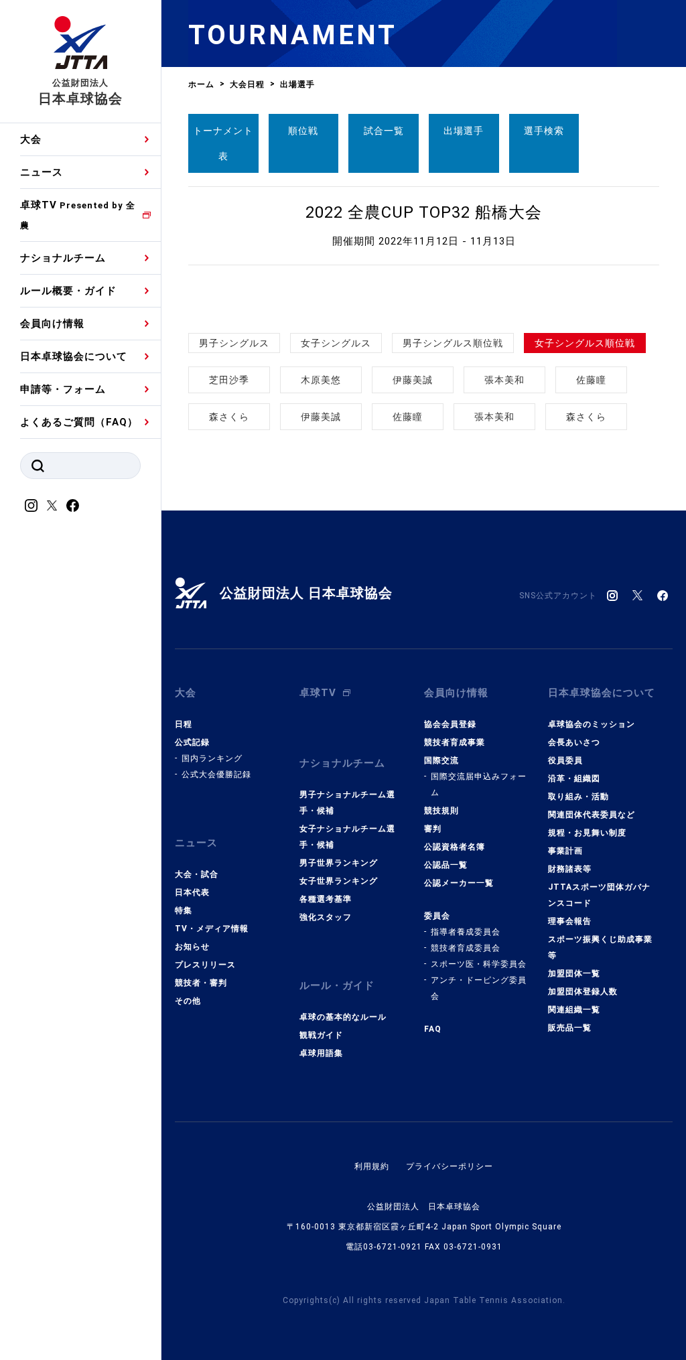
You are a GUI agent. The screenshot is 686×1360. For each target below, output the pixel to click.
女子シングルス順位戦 (585, 343)
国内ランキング (212, 758)
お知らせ (192, 946)
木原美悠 (321, 380)
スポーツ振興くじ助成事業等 (600, 947)
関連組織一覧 (574, 1009)
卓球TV (77, 214)
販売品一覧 (570, 1027)
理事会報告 (570, 921)
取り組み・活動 (578, 796)
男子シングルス (234, 343)
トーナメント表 (223, 143)
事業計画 (565, 851)
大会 (31, 139)
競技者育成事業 (454, 742)
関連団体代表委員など (591, 814)
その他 (188, 1001)
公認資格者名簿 (454, 847)
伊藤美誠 (413, 380)
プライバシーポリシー (449, 1166)
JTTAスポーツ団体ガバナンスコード (599, 895)
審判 (432, 828)
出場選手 (463, 130)
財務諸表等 (570, 869)
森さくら (229, 416)
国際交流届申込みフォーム (479, 784)
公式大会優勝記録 (216, 774)
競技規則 (441, 810)
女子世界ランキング (338, 881)
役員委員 (565, 760)
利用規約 (371, 1166)
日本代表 (192, 892)
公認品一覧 (446, 865)
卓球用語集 (321, 1053)
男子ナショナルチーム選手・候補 (347, 802)
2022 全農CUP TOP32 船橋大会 (423, 212)
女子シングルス (336, 343)
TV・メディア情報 (212, 928)
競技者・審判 (201, 983)
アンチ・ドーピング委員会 (479, 988)
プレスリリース (205, 964)
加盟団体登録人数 (583, 991)
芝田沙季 (229, 380)
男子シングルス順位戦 (453, 343)
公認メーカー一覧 (459, 883)
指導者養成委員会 (465, 932)
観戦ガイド (321, 1035)
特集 (183, 910)
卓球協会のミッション (591, 724)
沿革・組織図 (574, 778)
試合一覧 (384, 130)
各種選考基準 (325, 899)
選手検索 (544, 130)
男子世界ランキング (338, 863)
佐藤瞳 (591, 380)
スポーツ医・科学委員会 (479, 964)
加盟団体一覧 (574, 973)
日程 (183, 724)
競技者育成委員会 (465, 948)
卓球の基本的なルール (343, 1017)
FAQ (432, 1029)
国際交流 (441, 760)
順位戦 (303, 130)
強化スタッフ (325, 917)
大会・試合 (196, 874)
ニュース (41, 172)
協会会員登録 (450, 724)
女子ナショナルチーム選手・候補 (347, 836)
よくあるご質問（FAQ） (79, 422)
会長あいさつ (574, 742)
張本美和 (504, 380)
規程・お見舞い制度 (587, 832)
